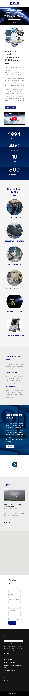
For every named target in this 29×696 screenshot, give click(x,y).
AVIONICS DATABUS (8, 662)
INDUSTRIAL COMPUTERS (9, 668)
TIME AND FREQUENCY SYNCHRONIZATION (13, 678)
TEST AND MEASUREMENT (10, 675)
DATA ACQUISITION (8, 665)
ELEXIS (7, 513)
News (10, 513)
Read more (7, 527)
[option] (14, 468)
